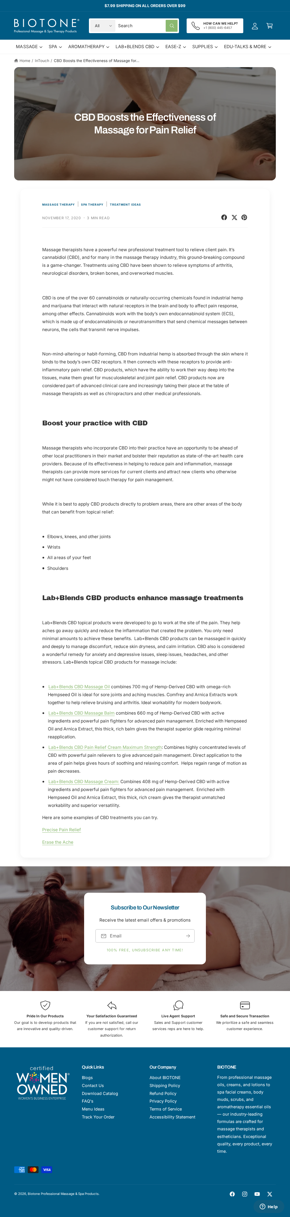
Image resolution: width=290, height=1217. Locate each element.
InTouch (42, 60)
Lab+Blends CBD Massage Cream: (83, 781)
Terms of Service (166, 1109)
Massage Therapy (58, 204)
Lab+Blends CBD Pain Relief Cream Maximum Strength (105, 747)
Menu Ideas (93, 1109)
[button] (269, 25)
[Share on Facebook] (224, 217)
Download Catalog (100, 1093)
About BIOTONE (165, 1077)
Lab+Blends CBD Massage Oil (79, 686)
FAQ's (87, 1101)
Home (25, 60)
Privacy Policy (163, 1101)
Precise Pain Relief (61, 829)
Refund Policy (163, 1093)
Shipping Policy (165, 1085)
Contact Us (93, 1085)
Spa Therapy (92, 204)
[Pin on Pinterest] (244, 217)
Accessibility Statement (172, 1116)
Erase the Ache (57, 842)
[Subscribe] (188, 936)
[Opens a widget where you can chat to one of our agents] (268, 1207)
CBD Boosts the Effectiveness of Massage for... (97, 60)
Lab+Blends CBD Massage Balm (81, 713)
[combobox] (148, 25)
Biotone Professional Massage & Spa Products (63, 1194)
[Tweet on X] (234, 217)
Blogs (87, 1077)
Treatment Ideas (125, 204)
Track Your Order (98, 1116)
